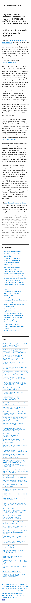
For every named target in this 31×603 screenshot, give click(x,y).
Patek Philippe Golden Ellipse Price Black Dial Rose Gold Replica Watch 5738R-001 (14, 504)
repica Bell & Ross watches (12, 311)
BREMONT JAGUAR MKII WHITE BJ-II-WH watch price (15, 367)
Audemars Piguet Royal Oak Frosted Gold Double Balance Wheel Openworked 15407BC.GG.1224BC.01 (14, 351)
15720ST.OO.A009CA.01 (9, 62)
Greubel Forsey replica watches (14, 282)
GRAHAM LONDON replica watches (15, 278)
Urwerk (6, 328)
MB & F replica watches (11, 293)
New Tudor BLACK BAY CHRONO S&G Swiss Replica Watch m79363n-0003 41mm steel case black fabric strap (15, 222)
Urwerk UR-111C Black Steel (12, 571)
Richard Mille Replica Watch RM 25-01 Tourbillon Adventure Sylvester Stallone (15, 532)
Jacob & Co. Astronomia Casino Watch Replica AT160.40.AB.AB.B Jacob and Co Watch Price (15, 413)
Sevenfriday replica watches (13, 317)
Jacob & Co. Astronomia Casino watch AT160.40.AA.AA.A (14, 403)
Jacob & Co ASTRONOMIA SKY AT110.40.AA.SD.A (12, 485)
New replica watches (10, 298)
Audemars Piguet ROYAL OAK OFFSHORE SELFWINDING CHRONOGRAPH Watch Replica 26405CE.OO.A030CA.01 (13, 357)
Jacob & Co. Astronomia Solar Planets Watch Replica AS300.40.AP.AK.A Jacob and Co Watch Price (14, 219)
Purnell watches (9, 306)
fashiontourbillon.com (15, 589)
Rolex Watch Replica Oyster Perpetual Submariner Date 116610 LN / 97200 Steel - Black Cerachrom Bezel (15, 237)
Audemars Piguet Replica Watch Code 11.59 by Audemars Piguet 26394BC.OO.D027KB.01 (15, 345)
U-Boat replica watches (11, 324)
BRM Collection (9, 265)
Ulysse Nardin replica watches (14, 326)
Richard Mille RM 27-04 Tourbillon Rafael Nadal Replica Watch (14, 542)
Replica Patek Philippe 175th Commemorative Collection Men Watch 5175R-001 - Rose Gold (13, 517)
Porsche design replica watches (14, 304)
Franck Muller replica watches (14, 273)
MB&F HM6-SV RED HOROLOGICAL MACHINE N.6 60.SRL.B (14, 499)
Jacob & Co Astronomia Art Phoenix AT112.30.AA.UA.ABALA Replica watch (15, 481)
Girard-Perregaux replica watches (15, 276)
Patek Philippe (8, 302)
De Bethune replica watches (13, 271)
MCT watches (8, 295)
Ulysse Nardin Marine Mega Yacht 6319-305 (15, 567)
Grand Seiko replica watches (13, 280)
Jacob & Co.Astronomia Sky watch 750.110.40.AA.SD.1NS (13, 424)
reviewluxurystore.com (16, 595)
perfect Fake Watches (9, 139)
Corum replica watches (11, 269)
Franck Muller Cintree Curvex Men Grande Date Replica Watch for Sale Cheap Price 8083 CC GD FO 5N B (14, 383)
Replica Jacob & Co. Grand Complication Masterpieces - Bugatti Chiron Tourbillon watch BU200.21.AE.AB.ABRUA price (14, 510)
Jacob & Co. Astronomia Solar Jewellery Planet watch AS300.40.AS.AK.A (12, 435)
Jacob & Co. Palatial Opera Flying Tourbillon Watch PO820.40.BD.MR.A (15, 476)
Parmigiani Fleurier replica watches (15, 300)
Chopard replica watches (12, 267)
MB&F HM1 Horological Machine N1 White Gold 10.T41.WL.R (14, 490)
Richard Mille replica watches (13, 315)
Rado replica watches (11, 309)
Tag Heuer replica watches (12, 320)
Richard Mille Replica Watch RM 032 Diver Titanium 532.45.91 (14, 527)
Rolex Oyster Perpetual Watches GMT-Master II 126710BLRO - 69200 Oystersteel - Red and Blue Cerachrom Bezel (15, 234)
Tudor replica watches (11, 322)
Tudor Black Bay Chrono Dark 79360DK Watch (12, 556)
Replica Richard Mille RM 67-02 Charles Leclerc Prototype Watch (15, 522)
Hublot (6, 287)
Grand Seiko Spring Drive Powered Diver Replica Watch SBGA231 (14, 388)
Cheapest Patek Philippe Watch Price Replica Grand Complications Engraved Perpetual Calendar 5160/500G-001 (15, 373)
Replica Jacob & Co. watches (13, 313)
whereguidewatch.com (10, 597)
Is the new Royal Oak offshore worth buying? (14, 33)
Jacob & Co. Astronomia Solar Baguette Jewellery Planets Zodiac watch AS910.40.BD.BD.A (14, 429)
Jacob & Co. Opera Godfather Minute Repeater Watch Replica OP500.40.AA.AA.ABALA (14, 456)
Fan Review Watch (11, 5)
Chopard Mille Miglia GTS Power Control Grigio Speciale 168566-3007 (14, 378)
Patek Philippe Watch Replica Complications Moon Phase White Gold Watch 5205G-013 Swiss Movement (14, 225)
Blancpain (7, 256)
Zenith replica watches (11, 331)
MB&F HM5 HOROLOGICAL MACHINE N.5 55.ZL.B (15, 494)
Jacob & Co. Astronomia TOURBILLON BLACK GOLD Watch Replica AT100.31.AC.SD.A (15, 441)
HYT (5, 289)
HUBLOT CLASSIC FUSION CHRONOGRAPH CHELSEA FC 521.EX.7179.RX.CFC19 (12, 398)
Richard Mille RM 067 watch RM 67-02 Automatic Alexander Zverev (15, 537)
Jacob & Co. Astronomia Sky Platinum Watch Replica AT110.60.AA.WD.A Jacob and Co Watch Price (15, 419)
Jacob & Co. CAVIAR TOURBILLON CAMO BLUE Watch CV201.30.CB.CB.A (15, 450)
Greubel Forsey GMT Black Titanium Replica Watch (14, 393)
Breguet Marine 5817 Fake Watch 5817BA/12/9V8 (13, 363)
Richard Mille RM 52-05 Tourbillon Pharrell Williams (14, 546)
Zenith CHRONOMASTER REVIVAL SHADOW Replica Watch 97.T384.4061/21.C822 (14, 576)
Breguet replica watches (12, 258)
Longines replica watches (12, 291)
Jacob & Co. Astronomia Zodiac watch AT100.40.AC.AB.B (15, 446)
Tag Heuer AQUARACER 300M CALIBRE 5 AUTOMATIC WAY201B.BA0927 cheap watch (13, 552)
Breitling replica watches (12, 260)
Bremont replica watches (12, 262)
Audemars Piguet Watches (20, 216)
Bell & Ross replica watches (13, 254)
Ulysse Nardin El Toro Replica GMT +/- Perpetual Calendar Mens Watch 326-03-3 (15, 562)
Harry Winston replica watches (14, 284)
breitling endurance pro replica (12, 584)
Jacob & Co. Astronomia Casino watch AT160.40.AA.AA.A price (14, 408)
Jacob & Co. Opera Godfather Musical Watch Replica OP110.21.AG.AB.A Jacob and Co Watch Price (15, 471)
